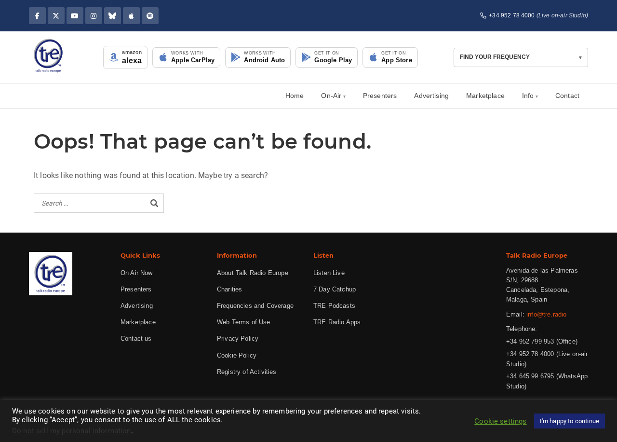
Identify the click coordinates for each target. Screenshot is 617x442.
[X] (56, 15)
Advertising (431, 95)
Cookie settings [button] (500, 421)
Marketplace (485, 95)
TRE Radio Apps (337, 322)
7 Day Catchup (334, 289)
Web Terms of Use (243, 322)
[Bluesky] (112, 15)
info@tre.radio (546, 314)
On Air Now (137, 272)
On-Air (331, 95)
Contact (567, 95)
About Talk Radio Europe (252, 272)
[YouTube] (75, 15)
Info (528, 95)
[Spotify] (150, 15)
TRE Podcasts (334, 305)
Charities (229, 289)
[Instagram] (93, 15)
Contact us (136, 338)
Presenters (380, 95)
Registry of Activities (247, 371)
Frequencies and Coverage (255, 305)
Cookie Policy (236, 355)
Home (294, 95)
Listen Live (329, 272)
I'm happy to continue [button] (569, 421)
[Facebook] (37, 15)
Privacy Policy (237, 338)
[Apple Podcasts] (131, 15)
